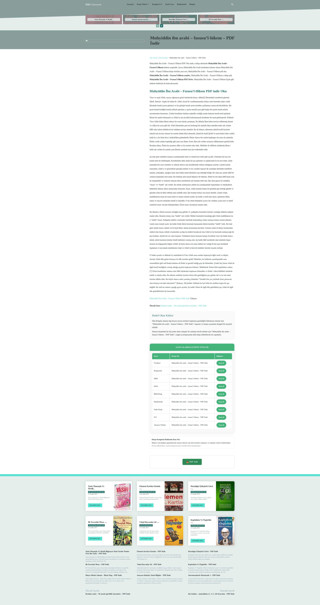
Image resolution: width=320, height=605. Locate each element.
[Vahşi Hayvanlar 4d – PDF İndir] (174, 531)
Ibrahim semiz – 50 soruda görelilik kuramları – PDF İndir (184, 306)
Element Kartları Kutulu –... (141, 19)
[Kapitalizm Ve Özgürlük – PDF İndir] (225, 531)
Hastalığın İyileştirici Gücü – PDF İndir (203, 551)
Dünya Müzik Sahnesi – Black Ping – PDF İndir (104, 575)
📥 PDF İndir (192, 462)
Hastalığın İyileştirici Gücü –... (179, 19)
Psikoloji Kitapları (198, 492)
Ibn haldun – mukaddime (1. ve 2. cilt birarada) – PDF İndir (211, 594)
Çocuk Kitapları (146, 525)
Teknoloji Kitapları (147, 492)
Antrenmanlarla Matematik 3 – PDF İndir (204, 575)
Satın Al (221, 363)
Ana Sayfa (153, 58)
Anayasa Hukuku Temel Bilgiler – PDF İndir (154, 575)
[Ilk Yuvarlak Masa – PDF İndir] (122, 531)
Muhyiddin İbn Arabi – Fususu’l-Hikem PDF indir (170, 298)
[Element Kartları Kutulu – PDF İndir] (174, 496)
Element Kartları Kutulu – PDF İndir (151, 551)
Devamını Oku (95, 505)
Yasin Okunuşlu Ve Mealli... (103, 19)
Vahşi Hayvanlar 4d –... (149, 522)
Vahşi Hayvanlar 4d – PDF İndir (149, 564)
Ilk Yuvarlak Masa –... (216, 19)
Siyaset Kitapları (197, 525)
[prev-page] (157, 25)
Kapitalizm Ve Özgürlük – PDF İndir (202, 564)
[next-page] (161, 25)
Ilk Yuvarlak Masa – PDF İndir (97, 564)
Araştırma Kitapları (96, 525)
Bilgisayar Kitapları (96, 492)
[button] (232, 4)
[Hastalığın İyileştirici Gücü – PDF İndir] (225, 496)
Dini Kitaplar (163, 58)
